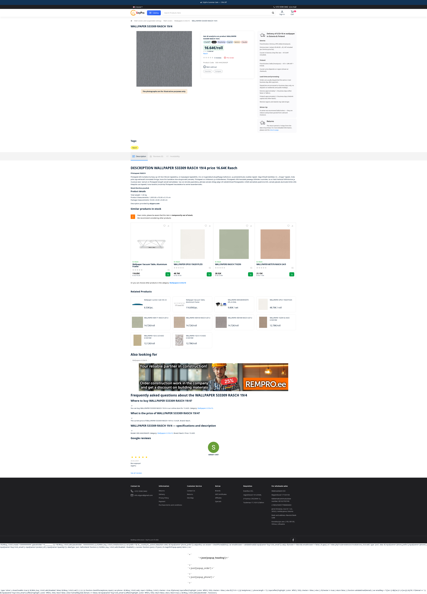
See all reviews (136, 473)
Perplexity (221, 42)
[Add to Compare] (168, 225)
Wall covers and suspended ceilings (147, 21)
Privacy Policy (164, 498)
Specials (218, 501)
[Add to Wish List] (164, 225)
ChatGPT (207, 42)
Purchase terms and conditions (170, 505)
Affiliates (218, 498)
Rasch (205, 53)
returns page (274, 130)
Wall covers (167, 21)
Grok (214, 42)
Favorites (208, 71)
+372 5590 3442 (281, 7)
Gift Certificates (221, 494)
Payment (162, 501)
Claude (244, 42)
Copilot (229, 42)
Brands (218, 491)
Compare (218, 71)
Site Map (190, 498)
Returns (162, 491)
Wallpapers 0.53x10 (182, 21)
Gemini (237, 42)
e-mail (293, 7)
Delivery (162, 494)
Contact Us (191, 491)
